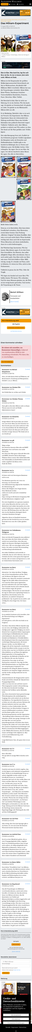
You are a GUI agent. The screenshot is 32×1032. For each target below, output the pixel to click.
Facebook (5, 31)
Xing (22, 31)
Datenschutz (22, 1027)
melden (28, 369)
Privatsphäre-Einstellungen (16, 1023)
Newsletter (21, 4)
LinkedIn (18, 31)
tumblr (12, 31)
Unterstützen (4, 4)
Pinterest (15, 31)
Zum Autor (14, 301)
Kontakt (8, 1027)
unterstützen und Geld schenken (16, 327)
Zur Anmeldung (7, 361)
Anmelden (13, 4)
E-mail (28, 31)
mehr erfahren (16, 951)
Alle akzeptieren (16, 1015)
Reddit (8, 31)
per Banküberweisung (16, 331)
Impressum (14, 1027)
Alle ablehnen (16, 1019)
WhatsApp (25, 31)
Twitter (2, 31)
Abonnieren (6, 972)
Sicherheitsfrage (6, 963)
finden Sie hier (16, 970)
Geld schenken (16, 944)
